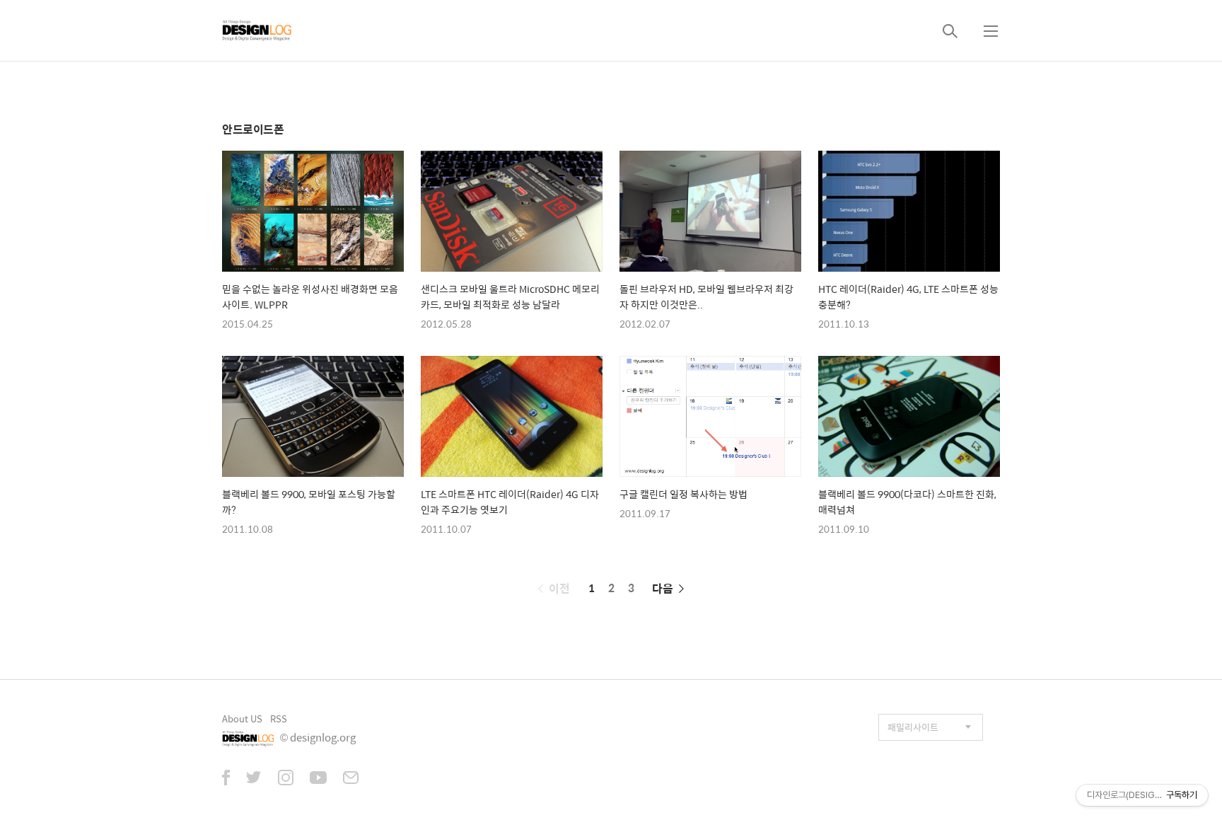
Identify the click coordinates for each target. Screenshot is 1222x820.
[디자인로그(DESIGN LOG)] (257, 30)
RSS (278, 718)
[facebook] (226, 779)
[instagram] (285, 779)
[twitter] (254, 779)
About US (242, 718)
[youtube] (318, 779)
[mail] (351, 779)
